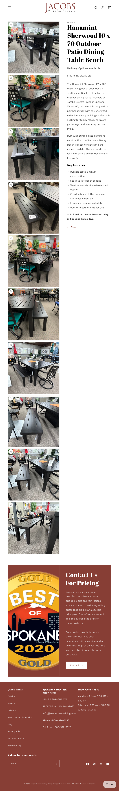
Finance (11, 703)
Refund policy (14, 745)
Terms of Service (16, 738)
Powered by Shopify (87, 784)
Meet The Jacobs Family (20, 717)
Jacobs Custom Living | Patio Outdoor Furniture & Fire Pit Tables (55, 784)
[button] (9, 7)
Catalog (11, 696)
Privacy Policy (15, 731)
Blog (10, 724)
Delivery (12, 710)
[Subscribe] (56, 763)
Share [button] (73, 227)
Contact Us (76, 665)
